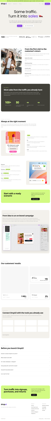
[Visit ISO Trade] (34, 278)
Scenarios (33, 410)
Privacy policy (41, 418)
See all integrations (6, 334)
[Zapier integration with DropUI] (19, 329)
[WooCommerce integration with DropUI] (19, 323)
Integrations (33, 413)
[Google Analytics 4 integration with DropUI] (31, 329)
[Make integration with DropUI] (8, 329)
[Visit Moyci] (6, 295)
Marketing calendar (45, 405)
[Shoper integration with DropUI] (31, 323)
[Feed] (14, 154)
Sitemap (43, 410)
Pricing (32, 405)
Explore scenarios (35, 199)
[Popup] (11, 154)
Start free (19, 25)
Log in (43, 3)
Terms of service (47, 418)
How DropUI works (34, 407)
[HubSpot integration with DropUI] (43, 329)
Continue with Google (29, 25)
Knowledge (44, 407)
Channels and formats (35, 408)
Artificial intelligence (34, 411)
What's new (44, 408)
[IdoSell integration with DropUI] (43, 323)
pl (39, 3)
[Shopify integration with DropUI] (8, 323)
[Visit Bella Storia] (34, 295)
